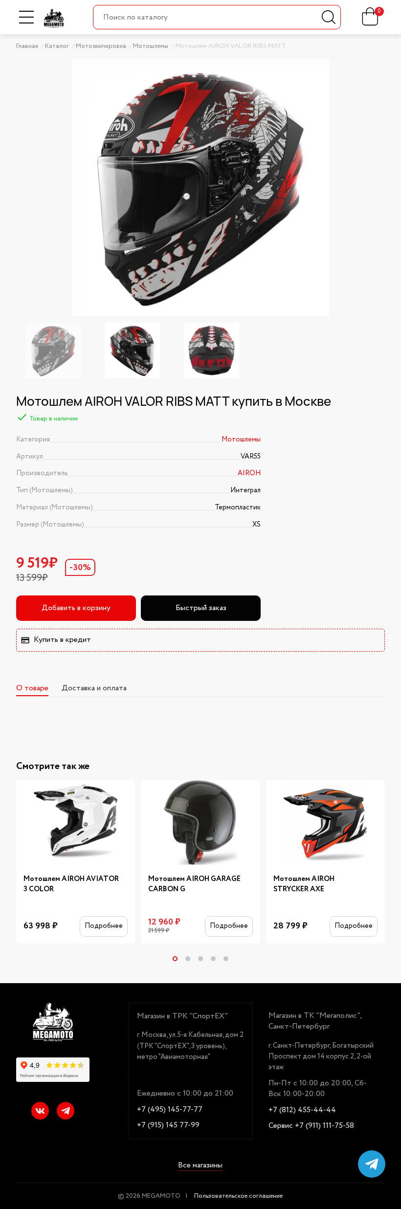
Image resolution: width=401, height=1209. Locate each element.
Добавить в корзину (76, 608)
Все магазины (200, 1165)
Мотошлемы (241, 439)
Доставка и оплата (94, 688)
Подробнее (104, 926)
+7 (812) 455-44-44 (302, 1110)
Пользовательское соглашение (238, 1196)
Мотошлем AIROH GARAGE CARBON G (194, 884)
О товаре (32, 688)
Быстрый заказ (201, 608)
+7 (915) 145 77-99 (168, 1125)
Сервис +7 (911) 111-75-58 (311, 1126)
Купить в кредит (62, 639)
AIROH (249, 473)
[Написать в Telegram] (371, 1164)
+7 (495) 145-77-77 (169, 1109)
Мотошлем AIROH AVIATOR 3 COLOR (71, 884)
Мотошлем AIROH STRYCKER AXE (303, 884)
